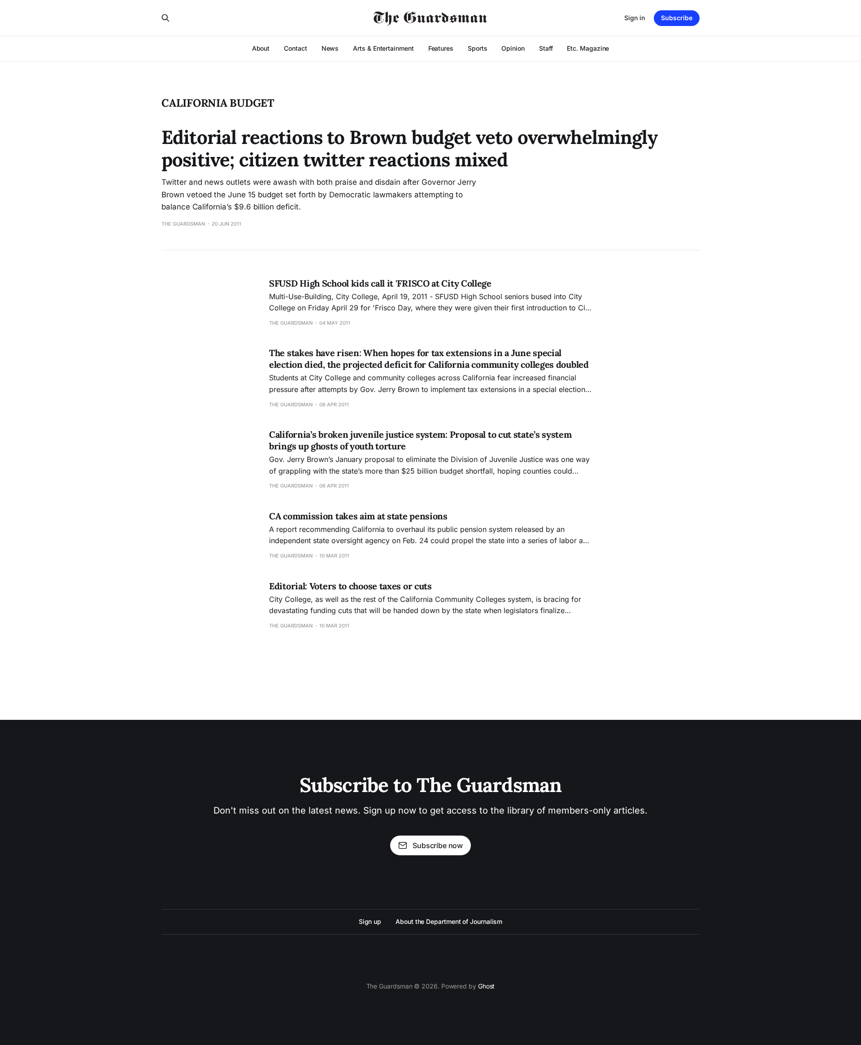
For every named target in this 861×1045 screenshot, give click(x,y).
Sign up (370, 921)
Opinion (512, 48)
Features (440, 48)
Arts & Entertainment (383, 48)
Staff (546, 48)
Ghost (486, 986)
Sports (477, 48)
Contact (295, 48)
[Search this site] (165, 18)
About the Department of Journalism (449, 921)
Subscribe (676, 18)
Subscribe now (438, 845)
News (330, 48)
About (261, 48)
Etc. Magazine (588, 48)
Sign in (634, 18)
